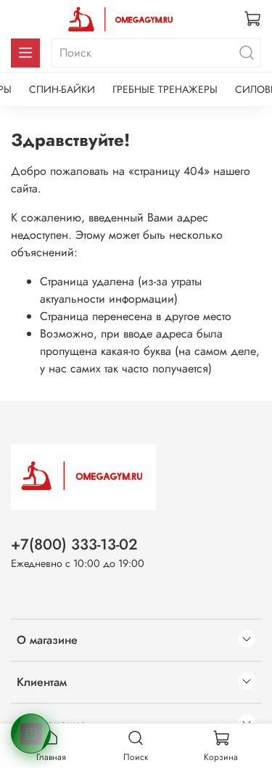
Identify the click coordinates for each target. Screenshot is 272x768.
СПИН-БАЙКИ (62, 89)
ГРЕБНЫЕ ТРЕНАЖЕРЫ (165, 89)
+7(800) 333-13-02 (74, 544)
